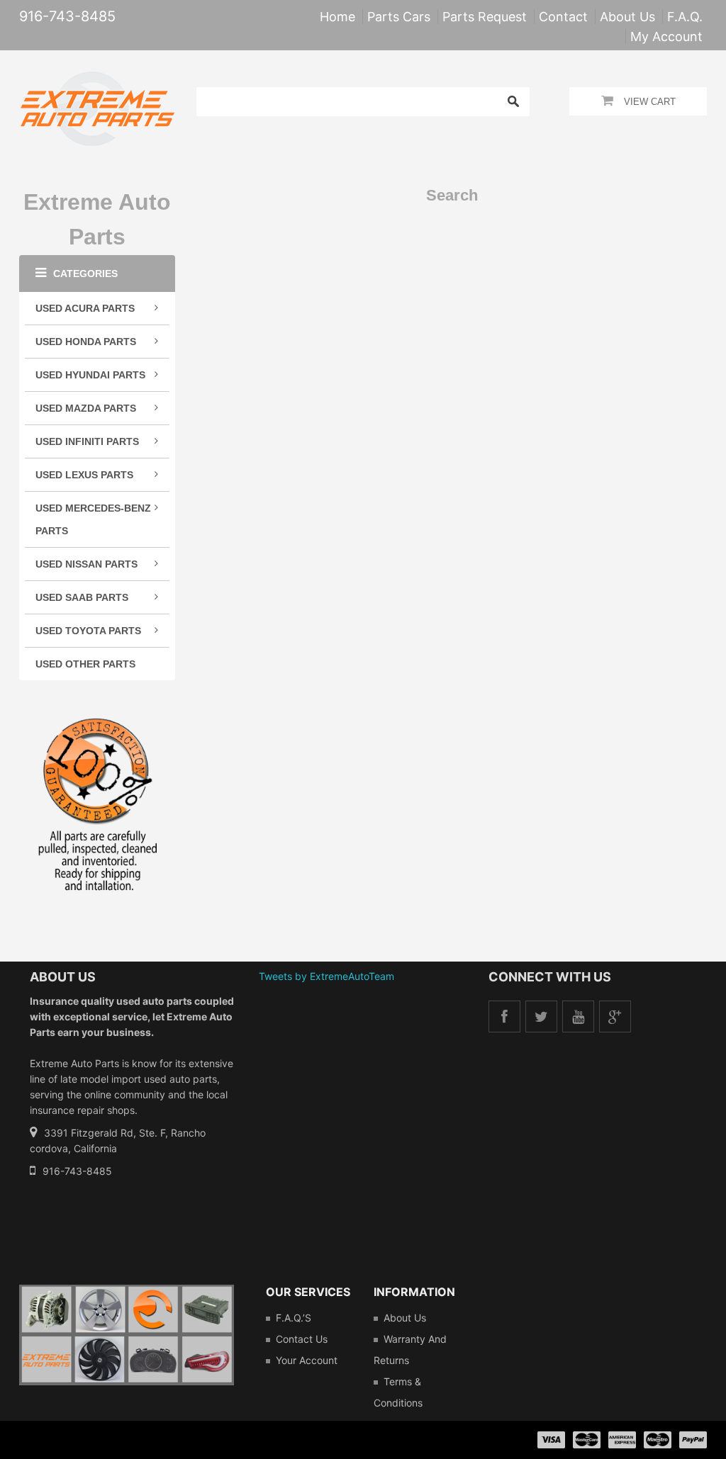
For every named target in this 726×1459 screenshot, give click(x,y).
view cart (650, 101)
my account (666, 36)
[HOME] (97, 81)
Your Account (306, 1360)
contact (563, 16)
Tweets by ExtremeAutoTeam (326, 976)
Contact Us (302, 1339)
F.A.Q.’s (293, 1318)
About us (405, 1318)
